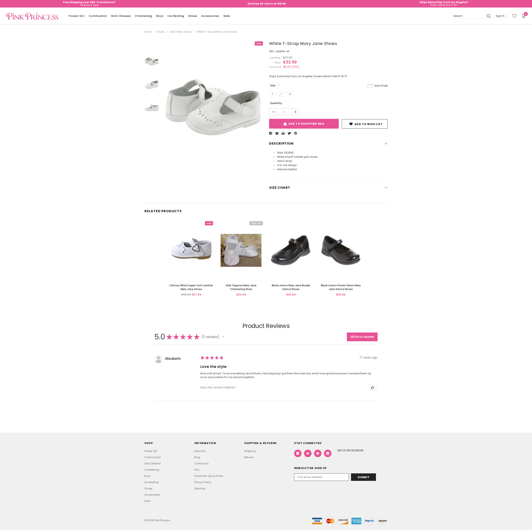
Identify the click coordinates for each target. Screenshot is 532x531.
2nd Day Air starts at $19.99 (267, 3)
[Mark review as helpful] (373, 387)
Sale (226, 16)
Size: (273, 85)
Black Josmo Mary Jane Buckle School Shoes (291, 287)
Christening (143, 16)
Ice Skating (175, 16)
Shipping (250, 451)
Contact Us (201, 463)
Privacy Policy (202, 482)
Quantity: (276, 103)
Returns (249, 457)
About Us (200, 451)
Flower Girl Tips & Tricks (208, 476)
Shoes (192, 16)
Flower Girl (77, 16)
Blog (197, 457)
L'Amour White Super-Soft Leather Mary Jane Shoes (191, 287)
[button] (223, 336)
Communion (98, 16)
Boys (159, 16)
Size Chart (381, 85)
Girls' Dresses (121, 16)
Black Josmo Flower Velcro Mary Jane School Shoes (341, 287)
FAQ (196, 469)
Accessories (210, 16)
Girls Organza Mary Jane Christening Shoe (241, 287)
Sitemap (199, 488)
